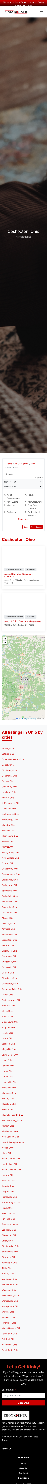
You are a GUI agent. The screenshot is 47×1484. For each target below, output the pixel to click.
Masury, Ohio (8, 1109)
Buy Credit (24, 1473)
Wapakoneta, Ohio (10, 1284)
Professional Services (34, 514)
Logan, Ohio (7, 1071)
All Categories (21, 463)
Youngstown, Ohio (10, 1306)
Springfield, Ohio (10, 896)
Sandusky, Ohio (9, 1230)
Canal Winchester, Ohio (13, 759)
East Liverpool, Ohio (11, 1000)
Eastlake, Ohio (8, 1005)
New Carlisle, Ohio (10, 858)
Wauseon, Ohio (9, 1290)
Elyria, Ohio (7, 1011)
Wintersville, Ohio (10, 1301)
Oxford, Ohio (8, 863)
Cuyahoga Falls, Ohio (12, 989)
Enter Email (9, 1389)
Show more (23, 519)
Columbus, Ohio (9, 775)
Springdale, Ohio (10, 890)
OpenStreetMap (30, 719)
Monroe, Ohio (8, 847)
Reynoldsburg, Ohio (11, 874)
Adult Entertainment (13, 497)
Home (9, 463)
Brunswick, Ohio (9, 967)
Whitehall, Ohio (9, 1317)
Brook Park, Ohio (10, 1350)
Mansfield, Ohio (9, 1087)
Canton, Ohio (8, 972)
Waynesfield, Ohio (10, 1295)
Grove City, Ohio (10, 786)
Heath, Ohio (7, 1033)
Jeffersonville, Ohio (11, 803)
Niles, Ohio (7, 1153)
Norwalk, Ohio (8, 1180)
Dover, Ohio (7, 994)
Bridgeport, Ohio (10, 961)
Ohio (33, 463)
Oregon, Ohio (8, 1191)
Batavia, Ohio (8, 754)
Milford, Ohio (8, 841)
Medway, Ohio (8, 830)
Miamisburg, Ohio (10, 836)
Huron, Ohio (7, 1038)
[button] (23, 677)
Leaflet (20, 719)
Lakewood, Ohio (9, 1333)
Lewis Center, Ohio (11, 1055)
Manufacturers (35, 502)
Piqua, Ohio (7, 1208)
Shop (23, 1463)
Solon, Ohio (7, 1240)
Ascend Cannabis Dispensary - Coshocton (19, 575)
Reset (26, 527)
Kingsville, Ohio (9, 1049)
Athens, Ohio (8, 748)
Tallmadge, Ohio (9, 1262)
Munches (11, 505)
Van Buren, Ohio (9, 1279)
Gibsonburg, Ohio (10, 1022)
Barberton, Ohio (9, 940)
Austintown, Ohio (10, 934)
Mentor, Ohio (8, 1126)
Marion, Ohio (8, 1098)
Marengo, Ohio (9, 1093)
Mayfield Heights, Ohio (12, 1115)
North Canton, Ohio (11, 1158)
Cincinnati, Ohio (9, 770)
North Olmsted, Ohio (11, 1169)
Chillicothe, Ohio (9, 912)
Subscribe (23, 1403)
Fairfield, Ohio (8, 1339)
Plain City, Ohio (9, 1213)
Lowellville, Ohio (9, 1082)
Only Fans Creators (32, 507)
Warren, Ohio (8, 1311)
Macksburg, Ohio (10, 819)
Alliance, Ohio (8, 923)
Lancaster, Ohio (9, 808)
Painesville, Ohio (9, 1197)
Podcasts (11, 512)
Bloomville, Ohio (9, 951)
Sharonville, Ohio (10, 879)
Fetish (30, 495)
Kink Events (12, 502)
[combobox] (23, 481)
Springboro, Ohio (10, 885)
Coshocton (34, 580)
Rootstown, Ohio (10, 1224)
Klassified (23, 1468)
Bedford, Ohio (8, 945)
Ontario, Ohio (8, 1186)
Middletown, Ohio (10, 1131)
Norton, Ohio (8, 1175)
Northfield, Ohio (9, 1344)
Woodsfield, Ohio (10, 901)
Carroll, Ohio (8, 765)
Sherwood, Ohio (9, 1235)
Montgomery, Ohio (10, 852)
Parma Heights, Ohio (11, 1202)
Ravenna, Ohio (8, 1219)
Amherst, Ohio (8, 929)
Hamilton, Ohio (9, 792)
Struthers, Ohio (9, 1257)
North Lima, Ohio (10, 1164)
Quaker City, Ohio (10, 868)
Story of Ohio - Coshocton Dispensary (22, 621)
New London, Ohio (10, 1136)
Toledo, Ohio (8, 1273)
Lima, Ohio (7, 1060)
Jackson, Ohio (8, 1043)
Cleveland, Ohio (9, 978)
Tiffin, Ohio (7, 1268)
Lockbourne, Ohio (10, 814)
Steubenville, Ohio (10, 1246)
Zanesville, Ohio (9, 907)
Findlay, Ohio (8, 1016)
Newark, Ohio (8, 1147)
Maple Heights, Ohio (11, 1328)
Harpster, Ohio (9, 1027)
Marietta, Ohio (8, 825)
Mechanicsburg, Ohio (12, 1120)
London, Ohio (8, 1065)
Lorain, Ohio (7, 1076)
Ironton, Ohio (8, 797)
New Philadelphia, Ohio (13, 1142)
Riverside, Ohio (9, 1323)
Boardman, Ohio (9, 956)
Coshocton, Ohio (10, 983)
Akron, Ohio (7, 918)
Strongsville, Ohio (10, 1251)
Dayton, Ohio (8, 781)
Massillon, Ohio (9, 1104)
